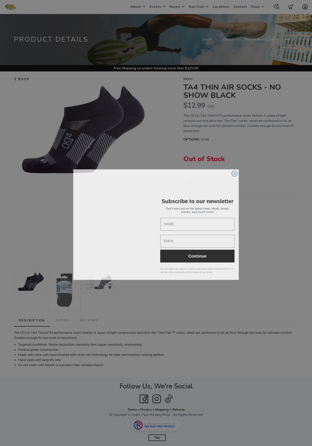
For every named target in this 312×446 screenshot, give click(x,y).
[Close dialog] (234, 172)
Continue (197, 254)
